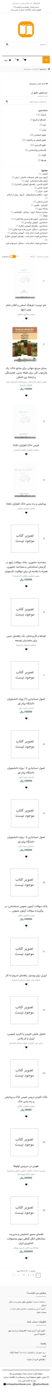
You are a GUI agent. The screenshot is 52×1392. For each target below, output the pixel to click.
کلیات (42, 155)
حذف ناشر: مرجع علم (37, 83)
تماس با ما (14, 10)
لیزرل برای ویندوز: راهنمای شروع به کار (26, 975)
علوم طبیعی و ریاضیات (34, 140)
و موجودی (5, 256)
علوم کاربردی (38, 145)
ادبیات (41, 115)
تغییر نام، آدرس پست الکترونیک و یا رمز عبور (26, 1330)
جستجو (43, 69)
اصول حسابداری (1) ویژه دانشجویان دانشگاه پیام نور (26, 701)
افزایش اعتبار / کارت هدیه (30, 10)
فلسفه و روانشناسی (35, 150)
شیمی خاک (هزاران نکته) (26, 445)
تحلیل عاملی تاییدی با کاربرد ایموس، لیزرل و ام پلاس (26, 1036)
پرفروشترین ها (16, 1374)
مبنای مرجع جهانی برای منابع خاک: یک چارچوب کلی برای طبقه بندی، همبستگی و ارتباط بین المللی (26, 372)
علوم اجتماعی (38, 135)
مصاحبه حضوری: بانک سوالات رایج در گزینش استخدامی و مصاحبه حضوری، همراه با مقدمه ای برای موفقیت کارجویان (26, 567)
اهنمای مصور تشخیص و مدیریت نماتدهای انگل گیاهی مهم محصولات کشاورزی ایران (26, 1238)
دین (43, 125)
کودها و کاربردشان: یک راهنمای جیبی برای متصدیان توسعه (26, 638)
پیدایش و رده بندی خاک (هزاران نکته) (26, 504)
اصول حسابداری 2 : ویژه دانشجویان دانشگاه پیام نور (26, 770)
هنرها (42, 160)
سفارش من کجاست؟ (22, 7)
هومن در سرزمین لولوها (26, 1166)
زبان (42, 130)
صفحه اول (38, 1374)
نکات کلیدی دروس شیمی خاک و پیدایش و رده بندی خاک (26, 1099)
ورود (6, 60)
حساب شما (35, 7)
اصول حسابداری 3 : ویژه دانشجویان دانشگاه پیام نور (26, 839)
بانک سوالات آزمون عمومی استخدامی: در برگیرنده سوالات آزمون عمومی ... (26, 908)
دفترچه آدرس (39, 1334)
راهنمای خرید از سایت (36, 1359)
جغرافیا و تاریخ (38, 120)
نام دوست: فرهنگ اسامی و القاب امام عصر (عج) (26, 307)
